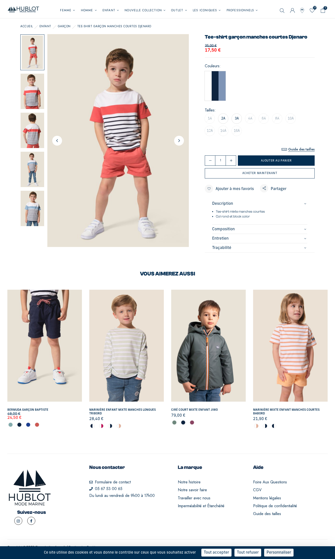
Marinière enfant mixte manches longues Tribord (122, 412)
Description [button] (222, 204)
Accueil (26, 26)
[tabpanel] (44, 359)
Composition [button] (223, 229)
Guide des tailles (301, 149)
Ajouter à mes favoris (235, 189)
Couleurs (212, 66)
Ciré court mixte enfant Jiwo (194, 410)
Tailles (210, 110)
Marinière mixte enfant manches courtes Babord (286, 412)
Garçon (64, 26)
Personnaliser (279, 553)
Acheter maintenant (259, 173)
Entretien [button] (220, 239)
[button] (323, 11)
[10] (312, 11)
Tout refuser (248, 553)
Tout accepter (216, 553)
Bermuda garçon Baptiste (27, 410)
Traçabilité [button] (221, 248)
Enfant (45, 26)
